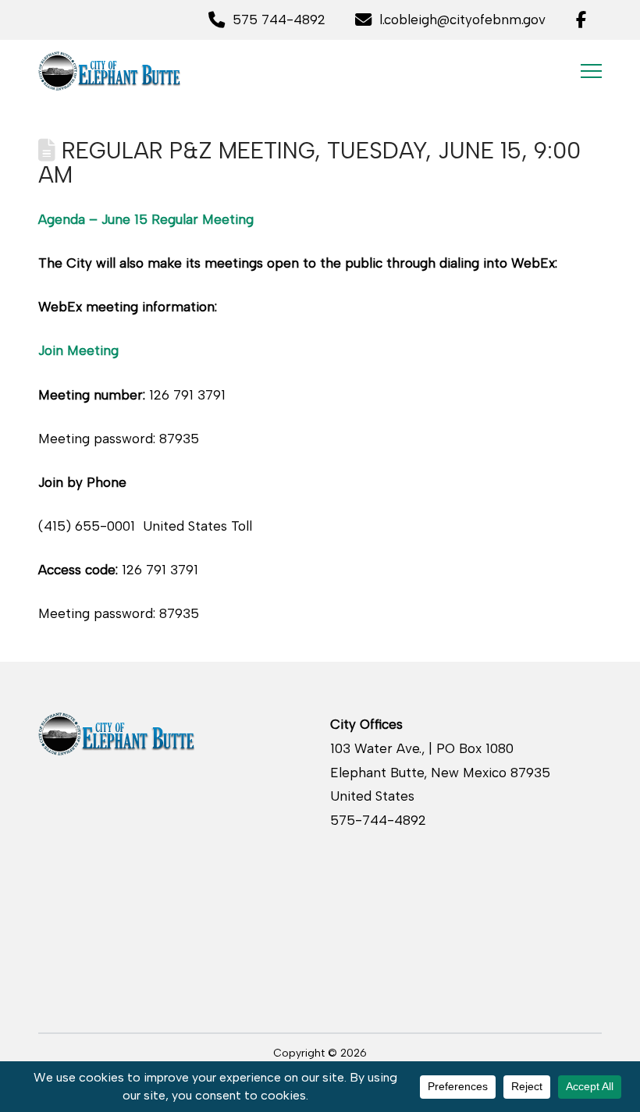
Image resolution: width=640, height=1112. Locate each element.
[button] (591, 70)
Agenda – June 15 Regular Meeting (146, 219)
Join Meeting (78, 350)
